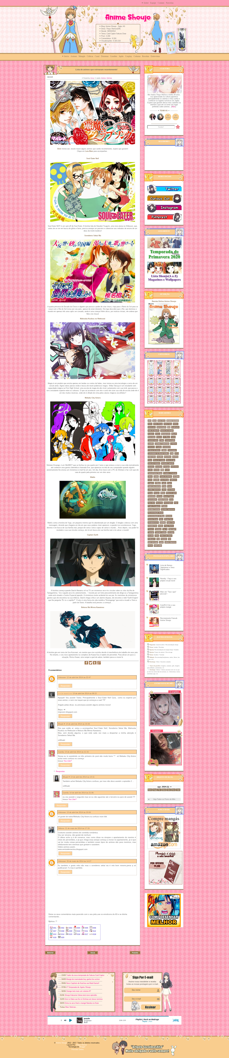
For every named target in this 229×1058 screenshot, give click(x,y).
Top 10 (165, 529)
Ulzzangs (171, 532)
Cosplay (128, 56)
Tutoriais (151, 532)
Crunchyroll (166, 447)
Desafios (160, 456)
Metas (163, 493)
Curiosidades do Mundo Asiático (158, 453)
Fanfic (167, 470)
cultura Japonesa (170, 542)
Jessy (92, 78)
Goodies (113, 56)
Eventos (156, 470)
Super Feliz (170, 522)
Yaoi (158, 539)
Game (150, 480)
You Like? (68, 761)
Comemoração (170, 440)
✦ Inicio (65, 56)
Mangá (150, 493)
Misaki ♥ (61, 724)
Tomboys (158, 529)
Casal (97, 56)
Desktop (175, 456)
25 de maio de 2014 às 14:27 (79, 861)
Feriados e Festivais (170, 473)
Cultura (164, 450)
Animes (74, 56)
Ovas (171, 499)
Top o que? (172, 529)
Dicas (150, 460)
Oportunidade (152, 499)
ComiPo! (150, 443)
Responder (65, 686)
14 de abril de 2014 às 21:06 (81, 793)
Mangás (82, 56)
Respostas (60, 771)
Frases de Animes (166, 476)
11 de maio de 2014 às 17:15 (77, 828)
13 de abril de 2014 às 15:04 (79, 812)
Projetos (164, 506)
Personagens (168, 502)
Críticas (90, 56)
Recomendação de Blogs (156, 516)
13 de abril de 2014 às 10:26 (78, 724)
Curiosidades (172, 450)
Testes (160, 526)
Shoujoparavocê (153, 522)
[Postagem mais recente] (50, 954)
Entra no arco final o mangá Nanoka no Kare (82, 1003)
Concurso (151, 447)
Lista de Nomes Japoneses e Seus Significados (167, 567)
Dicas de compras (154, 463)
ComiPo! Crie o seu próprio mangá (167, 606)
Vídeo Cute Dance (166, 535)
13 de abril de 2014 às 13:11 (82, 777)
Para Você (151, 502)
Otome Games (163, 499)
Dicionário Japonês (167, 463)
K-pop (164, 486)
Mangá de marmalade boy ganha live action (83, 979)
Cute (171, 453)
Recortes (169, 516)
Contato (161, 3)
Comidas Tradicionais (162, 443)
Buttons (159, 437)
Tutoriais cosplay (160, 532)
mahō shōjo (158, 545)
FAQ (162, 470)
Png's (176, 502)
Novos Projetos (169, 496)
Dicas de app (170, 460)
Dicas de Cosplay (159, 460)
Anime (150, 424)
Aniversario (151, 427)
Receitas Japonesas (168, 509)
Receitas (145, 56)
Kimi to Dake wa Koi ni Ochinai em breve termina (83, 999)
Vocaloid (150, 535)
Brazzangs (151, 437)
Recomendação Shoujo (155, 512)
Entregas (166, 466)
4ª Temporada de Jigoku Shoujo (78, 987)
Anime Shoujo (158, 424)
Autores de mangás (167, 430)
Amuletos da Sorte (173, 420)
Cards (173, 437)
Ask (169, 427)
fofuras (150, 545)
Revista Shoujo (153, 519)
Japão (121, 56)
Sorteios (162, 522)
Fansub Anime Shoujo (155, 473)
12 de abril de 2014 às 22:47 (79, 677)
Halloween (173, 480)
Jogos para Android (154, 486)
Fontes (156, 476)
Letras (164, 489)
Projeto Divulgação (154, 506)
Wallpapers (151, 539)
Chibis (162, 440)
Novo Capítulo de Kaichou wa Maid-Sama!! (82, 983)
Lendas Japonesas (154, 489)
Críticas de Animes (154, 450)
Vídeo (157, 535)
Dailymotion (151, 456)
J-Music (157, 483)
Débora (61, 828)
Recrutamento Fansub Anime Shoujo (168, 619)
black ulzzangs (153, 542)
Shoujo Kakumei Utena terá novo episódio (81, 995)
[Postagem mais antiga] (135, 954)
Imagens (151, 483)
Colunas (137, 56)
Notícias (109, 78)
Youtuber (164, 539)
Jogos (169, 483)
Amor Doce (161, 420)
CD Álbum (166, 437)
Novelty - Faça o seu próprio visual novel (168, 580)
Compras (174, 443)
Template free (152, 526)
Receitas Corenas (154, 509)
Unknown (62, 677)
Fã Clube (176, 476)
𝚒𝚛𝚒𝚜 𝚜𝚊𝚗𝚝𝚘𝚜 (65, 693)
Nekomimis (151, 496)
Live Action (171, 489)
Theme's (151, 529)
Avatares (151, 434)
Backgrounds (165, 434)
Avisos (157, 434)
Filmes (150, 476)
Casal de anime (153, 440)
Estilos (150, 470)
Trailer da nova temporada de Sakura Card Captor (85, 975)
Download (159, 466)
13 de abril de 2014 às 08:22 (85, 693)
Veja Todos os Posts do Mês (164, 799)
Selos (161, 519)
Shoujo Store (168, 519)
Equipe (153, 3)
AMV (149, 420)
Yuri (169, 539)
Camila (61, 752)
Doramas (105, 56)
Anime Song (168, 424)
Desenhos (167, 456)
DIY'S (176, 453)
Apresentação (161, 427)
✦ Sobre (145, 3)
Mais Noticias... (71, 1007)
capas (161, 542)
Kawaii (170, 486)
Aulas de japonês (153, 430)
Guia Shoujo (164, 480)
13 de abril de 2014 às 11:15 (77, 752)
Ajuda (154, 420)
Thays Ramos (168, 526)
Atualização (175, 427)
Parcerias (169, 3)
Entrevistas (155, 56)
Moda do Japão (171, 493)
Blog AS (174, 434)
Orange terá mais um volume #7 (78, 991)
